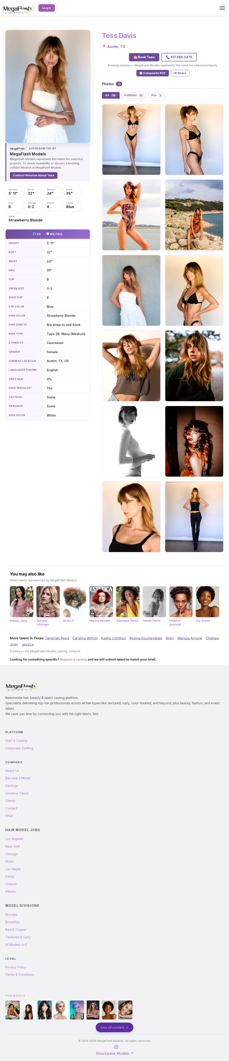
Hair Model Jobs (22, 830)
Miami (9, 861)
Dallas (9, 876)
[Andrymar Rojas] (28, 1010)
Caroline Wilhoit (85, 638)
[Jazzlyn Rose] (12, 1010)
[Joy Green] (109, 1010)
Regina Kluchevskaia (145, 638)
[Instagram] (116, 1047)
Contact (11, 808)
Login (46, 8)
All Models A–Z (16, 944)
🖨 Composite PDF (153, 73)
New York (12, 846)
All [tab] (110, 95)
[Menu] (222, 8)
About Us (12, 771)
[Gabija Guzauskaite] (61, 1010)
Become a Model (18, 778)
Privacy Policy (15, 967)
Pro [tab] (156, 95)
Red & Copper (16, 930)
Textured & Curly (18, 937)
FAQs (9, 815)
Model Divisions (22, 905)
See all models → (114, 1027)
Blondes (11, 915)
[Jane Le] (45, 1010)
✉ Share (180, 73)
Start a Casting (16, 740)
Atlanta (10, 891)
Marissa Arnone (189, 638)
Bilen (170, 638)
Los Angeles (14, 839)
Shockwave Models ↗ (115, 1053)
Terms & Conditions (19, 974)
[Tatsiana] (93, 1010)
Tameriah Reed (57, 638)
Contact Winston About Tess (33, 175)
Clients (10, 801)
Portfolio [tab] (133, 95)
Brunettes (12, 922)
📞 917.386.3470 (179, 57)
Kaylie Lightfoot (113, 638)
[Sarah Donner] (125, 1010)
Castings (11, 786)
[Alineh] (77, 1010)
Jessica (28, 644)
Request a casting (73, 659)
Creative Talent (16, 793)
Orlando (11, 884)
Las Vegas (13, 869)
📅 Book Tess (144, 57)
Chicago (11, 854)
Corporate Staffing (19, 748)
